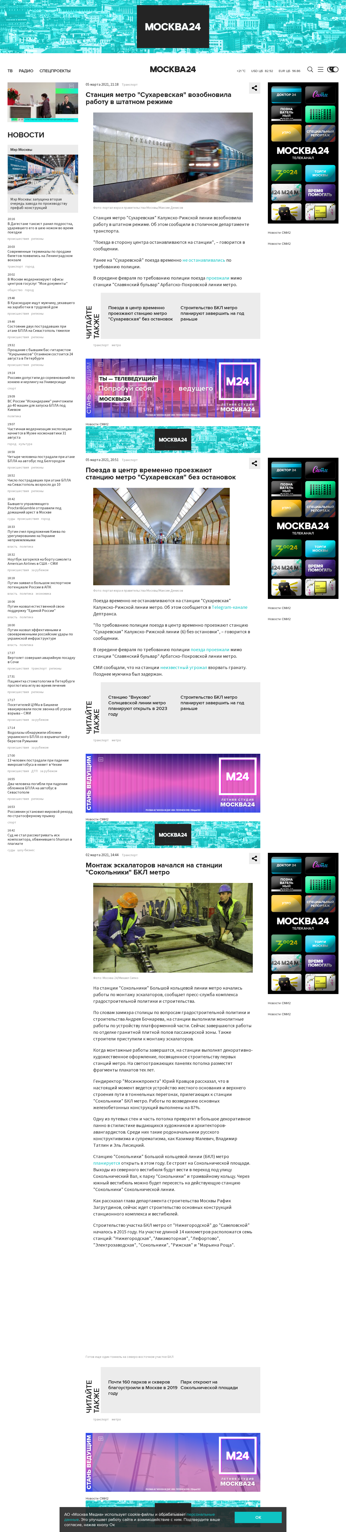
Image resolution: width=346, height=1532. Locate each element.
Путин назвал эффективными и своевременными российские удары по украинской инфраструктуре (40, 634)
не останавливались (203, 260)
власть (12, 546)
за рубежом (39, 570)
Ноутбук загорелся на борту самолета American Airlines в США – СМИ (39, 561)
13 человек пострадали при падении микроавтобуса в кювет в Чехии (38, 762)
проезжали (217, 278)
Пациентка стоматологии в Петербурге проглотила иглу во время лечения (41, 683)
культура (25, 444)
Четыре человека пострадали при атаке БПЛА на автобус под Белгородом (41, 459)
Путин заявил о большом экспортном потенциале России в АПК (39, 585)
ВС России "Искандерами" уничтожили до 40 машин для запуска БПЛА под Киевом (40, 405)
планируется (106, 1163)
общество (15, 290)
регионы (37, 239)
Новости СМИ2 (97, 424)
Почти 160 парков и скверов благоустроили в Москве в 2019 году (142, 1387)
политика (14, 416)
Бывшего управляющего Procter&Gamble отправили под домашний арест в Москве (34, 508)
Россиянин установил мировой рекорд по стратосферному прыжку (40, 813)
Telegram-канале (229, 607)
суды (11, 519)
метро (116, 345)
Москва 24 (173, 69)
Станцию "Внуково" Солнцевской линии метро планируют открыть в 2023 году (137, 705)
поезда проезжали (210, 649)
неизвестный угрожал (183, 667)
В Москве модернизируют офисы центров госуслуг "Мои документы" (38, 281)
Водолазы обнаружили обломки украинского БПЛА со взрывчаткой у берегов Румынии (38, 737)
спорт (12, 388)
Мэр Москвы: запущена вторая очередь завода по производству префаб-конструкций (38, 203)
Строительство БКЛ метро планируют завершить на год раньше (212, 313)
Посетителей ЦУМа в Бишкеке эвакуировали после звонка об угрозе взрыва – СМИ (39, 709)
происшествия (18, 239)
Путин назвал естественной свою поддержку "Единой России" (36, 608)
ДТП (34, 771)
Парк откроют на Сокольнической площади (209, 1385)
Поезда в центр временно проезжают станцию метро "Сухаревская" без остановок (140, 313)
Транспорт (130, 84)
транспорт (15, 266)
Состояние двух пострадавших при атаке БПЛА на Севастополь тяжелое (39, 328)
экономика (43, 593)
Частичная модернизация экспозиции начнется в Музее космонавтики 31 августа (40, 433)
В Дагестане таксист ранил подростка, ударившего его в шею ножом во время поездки (40, 228)
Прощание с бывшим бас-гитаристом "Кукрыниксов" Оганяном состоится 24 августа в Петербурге (40, 354)
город (29, 266)
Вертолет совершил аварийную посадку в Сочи (41, 660)
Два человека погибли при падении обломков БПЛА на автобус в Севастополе (37, 788)
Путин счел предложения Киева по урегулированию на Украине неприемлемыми (36, 536)
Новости (26, 135)
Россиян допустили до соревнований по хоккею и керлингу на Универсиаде (41, 380)
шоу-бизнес (26, 850)
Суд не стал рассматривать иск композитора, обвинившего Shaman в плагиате (40, 839)
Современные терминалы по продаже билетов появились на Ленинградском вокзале (40, 256)
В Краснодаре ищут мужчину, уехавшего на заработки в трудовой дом (41, 305)
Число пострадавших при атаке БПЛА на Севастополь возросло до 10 (39, 482)
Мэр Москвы (21, 149)
